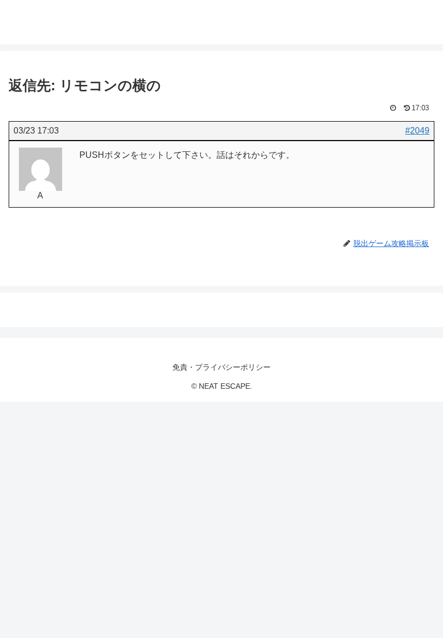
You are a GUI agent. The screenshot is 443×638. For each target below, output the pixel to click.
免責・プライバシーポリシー (221, 367)
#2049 (417, 130)
